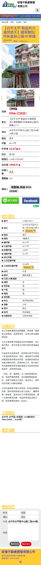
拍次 (4, 154)
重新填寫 (15, 544)
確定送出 (26, 544)
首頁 (12, 22)
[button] (1, 98)
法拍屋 (18, 22)
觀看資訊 (27, 267)
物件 (25, 22)
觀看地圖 (29, 231)
